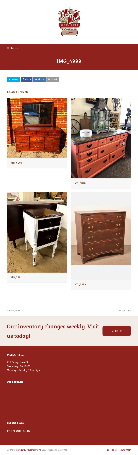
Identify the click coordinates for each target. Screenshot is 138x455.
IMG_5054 (123, 310)
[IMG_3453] (37, 156)
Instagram (125, 450)
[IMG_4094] (101, 277)
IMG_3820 (79, 183)
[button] (13, 79)
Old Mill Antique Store (29, 450)
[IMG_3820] (101, 176)
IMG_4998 (14, 310)
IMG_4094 (79, 284)
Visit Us (116, 331)
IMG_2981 (16, 277)
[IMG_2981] (37, 270)
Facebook (112, 450)
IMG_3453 (16, 163)
